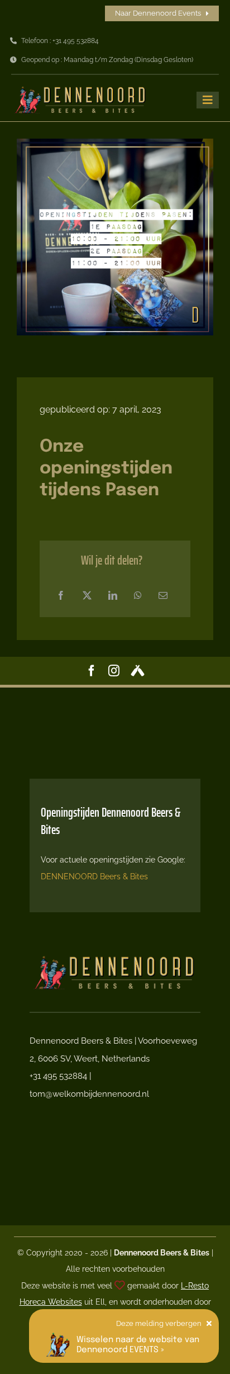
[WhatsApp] (137, 596)
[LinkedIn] (113, 596)
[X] (87, 596)
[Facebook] (61, 596)
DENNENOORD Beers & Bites (94, 876)
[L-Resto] (119, 1285)
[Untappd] (138, 670)
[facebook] (91, 670)
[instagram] (113, 670)
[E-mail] (163, 596)
